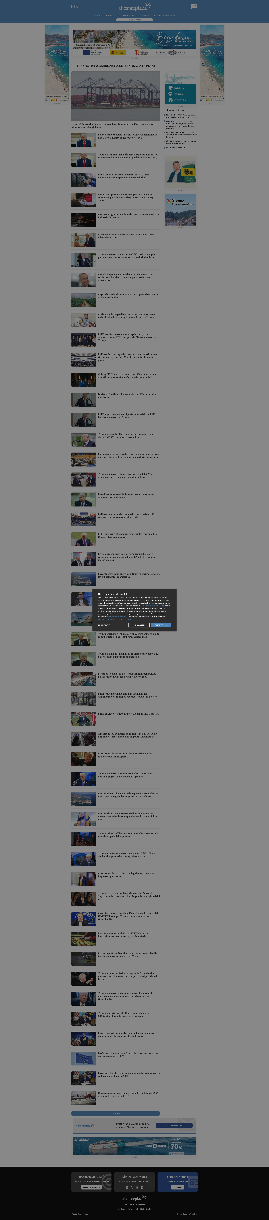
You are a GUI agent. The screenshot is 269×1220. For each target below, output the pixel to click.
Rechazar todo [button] (139, 625)
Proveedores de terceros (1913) (153, 606)
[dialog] (134, 610)
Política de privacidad (124, 619)
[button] (104, 625)
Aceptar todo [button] (161, 625)
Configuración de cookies (107, 619)
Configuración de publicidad (116, 616)
